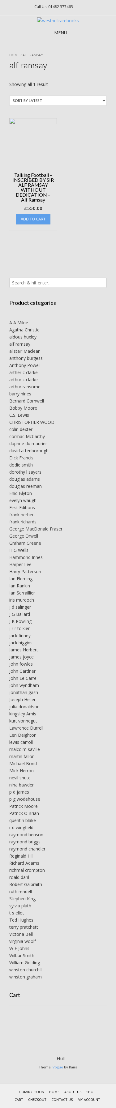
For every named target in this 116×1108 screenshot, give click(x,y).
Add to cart (33, 219)
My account (89, 1099)
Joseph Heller (22, 699)
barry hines (20, 394)
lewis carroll (21, 742)
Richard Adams (24, 863)
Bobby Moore (23, 408)
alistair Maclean (25, 351)
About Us (72, 1091)
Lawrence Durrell (26, 728)
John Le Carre (23, 678)
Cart (19, 1099)
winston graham (25, 977)
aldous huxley (23, 337)
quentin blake (22, 820)
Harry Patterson (25, 571)
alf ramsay (19, 344)
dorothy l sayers (25, 472)
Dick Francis (21, 458)
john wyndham (24, 685)
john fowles (21, 664)
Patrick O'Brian (24, 813)
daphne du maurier (28, 443)
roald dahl (19, 877)
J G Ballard (19, 614)
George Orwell (23, 536)
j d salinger (20, 607)
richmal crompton (27, 870)
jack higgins (20, 643)
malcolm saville (24, 749)
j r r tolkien (20, 628)
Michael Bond (23, 763)
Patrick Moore (23, 806)
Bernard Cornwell (26, 401)
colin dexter (20, 429)
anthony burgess (26, 358)
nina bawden (22, 785)
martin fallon (22, 756)
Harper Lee (20, 564)
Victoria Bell (21, 934)
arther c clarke (23, 372)
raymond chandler (27, 849)
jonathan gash (23, 692)
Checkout (37, 1099)
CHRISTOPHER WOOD (31, 422)
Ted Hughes (21, 920)
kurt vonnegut (23, 721)
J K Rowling (20, 621)
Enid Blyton (20, 493)
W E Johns (19, 948)
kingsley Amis (22, 714)
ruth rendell (20, 891)
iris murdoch (21, 600)
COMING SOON (31, 1091)
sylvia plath (20, 906)
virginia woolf (22, 941)
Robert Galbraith (25, 884)
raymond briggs (25, 842)
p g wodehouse (24, 799)
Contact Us (62, 1099)
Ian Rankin (19, 586)
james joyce (21, 657)
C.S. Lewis (19, 415)
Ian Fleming (20, 579)
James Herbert (23, 650)
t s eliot (16, 913)
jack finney (20, 635)
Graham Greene (25, 543)
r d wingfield (21, 827)
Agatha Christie (24, 330)
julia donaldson (24, 707)
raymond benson (26, 834)
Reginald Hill (21, 856)
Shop (91, 1091)
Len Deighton (23, 735)
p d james (19, 792)
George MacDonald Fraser (35, 529)
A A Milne (18, 323)
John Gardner (22, 671)
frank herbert (22, 515)
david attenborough (29, 451)
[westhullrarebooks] (58, 20)
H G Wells (18, 550)
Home (14, 55)
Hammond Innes (26, 557)
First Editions (22, 507)
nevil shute (20, 778)
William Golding (24, 962)
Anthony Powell (25, 365)
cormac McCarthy (27, 436)
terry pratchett (23, 927)
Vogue (58, 1067)
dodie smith (21, 465)
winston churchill (25, 970)
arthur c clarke (23, 379)
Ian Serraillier (22, 593)
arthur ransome (25, 387)
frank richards (23, 522)
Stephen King (22, 898)
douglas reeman (25, 486)
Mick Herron (21, 770)
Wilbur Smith (21, 955)
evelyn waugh (23, 500)
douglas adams (24, 479)
